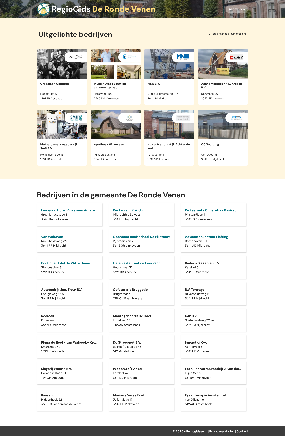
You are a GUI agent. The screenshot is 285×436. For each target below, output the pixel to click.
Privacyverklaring (222, 431)
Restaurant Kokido (128, 210)
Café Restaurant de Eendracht (137, 263)
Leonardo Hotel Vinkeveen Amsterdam (72, 210)
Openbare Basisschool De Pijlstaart (141, 237)
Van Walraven (52, 237)
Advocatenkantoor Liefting (206, 237)
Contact (242, 431)
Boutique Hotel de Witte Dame (65, 263)
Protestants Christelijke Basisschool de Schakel (223, 210)
